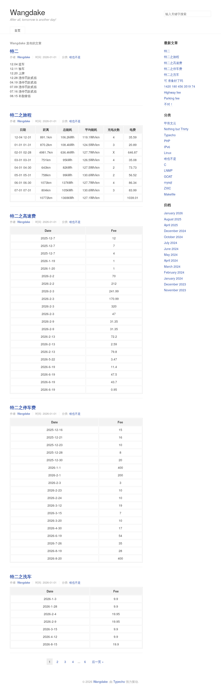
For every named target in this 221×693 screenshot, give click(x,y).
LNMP (168, 170)
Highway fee (172, 92)
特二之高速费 (23, 216)
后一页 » (98, 661)
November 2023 (175, 290)
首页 (17, 30)
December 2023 (175, 284)
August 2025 (172, 219)
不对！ (168, 104)
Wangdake (27, 11)
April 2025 (171, 225)
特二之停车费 (23, 407)
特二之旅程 (21, 115)
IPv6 (167, 147)
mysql (168, 182)
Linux (167, 152)
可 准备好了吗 (173, 80)
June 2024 (171, 248)
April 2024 (171, 260)
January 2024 (173, 278)
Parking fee (172, 98)
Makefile (169, 194)
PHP (167, 141)
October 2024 (173, 237)
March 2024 (172, 266)
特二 (14, 51)
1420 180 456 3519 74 (179, 86)
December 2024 (175, 231)
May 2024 (171, 254)
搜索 (207, 13)
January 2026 (173, 213)
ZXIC (167, 188)
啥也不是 (75, 57)
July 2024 (170, 242)
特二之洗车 (21, 576)
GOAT (168, 176)
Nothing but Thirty (176, 129)
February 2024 (174, 272)
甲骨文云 (170, 123)
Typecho (170, 135)
